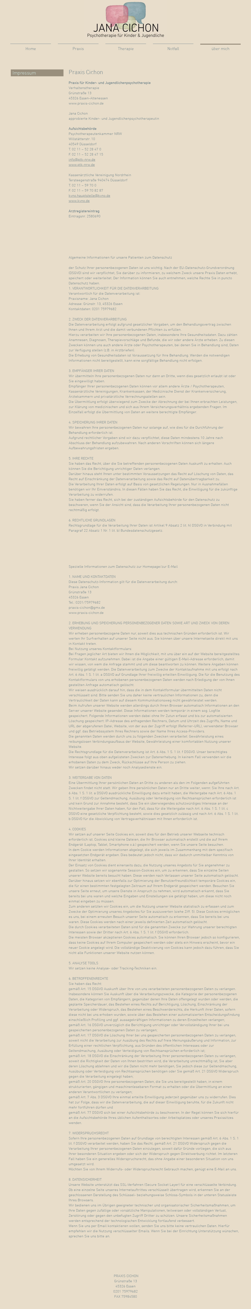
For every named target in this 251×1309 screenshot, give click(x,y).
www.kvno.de (79, 201)
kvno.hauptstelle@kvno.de (89, 196)
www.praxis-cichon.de (86, 103)
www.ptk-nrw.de (82, 165)
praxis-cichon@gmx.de (87, 608)
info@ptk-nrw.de (82, 160)
